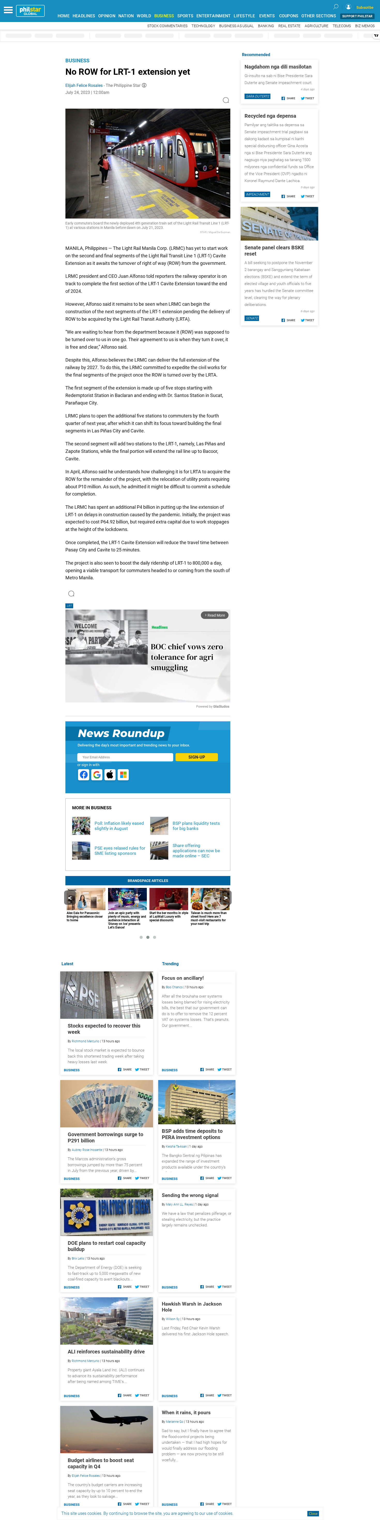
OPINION (106, 15)
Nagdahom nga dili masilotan (278, 67)
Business (77, 60)
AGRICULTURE (317, 26)
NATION (126, 15)
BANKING (266, 26)
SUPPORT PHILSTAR (357, 16)
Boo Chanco (174, 987)
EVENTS (267, 15)
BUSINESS (164, 15)
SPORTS (185, 15)
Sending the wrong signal (190, 1195)
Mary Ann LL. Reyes (179, 1204)
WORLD (144, 15)
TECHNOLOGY (203, 26)
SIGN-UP (196, 757)
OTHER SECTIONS (318, 15)
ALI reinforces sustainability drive (106, 1352)
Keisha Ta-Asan (176, 1146)
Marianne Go (174, 1422)
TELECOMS (342, 26)
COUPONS (289, 15)
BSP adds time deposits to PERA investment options (192, 1134)
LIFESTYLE (244, 15)
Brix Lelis (78, 1258)
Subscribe (365, 7)
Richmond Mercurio (85, 1041)
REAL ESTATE (289, 26)
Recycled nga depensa (270, 116)
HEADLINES (84, 15)
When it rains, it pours (186, 1413)
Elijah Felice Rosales (84, 85)
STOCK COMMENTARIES (167, 26)
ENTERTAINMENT (213, 15)
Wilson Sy (173, 1319)
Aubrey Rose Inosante (87, 1150)
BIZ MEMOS (365, 26)
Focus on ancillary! (183, 978)
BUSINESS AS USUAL (236, 26)
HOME (64, 15)
